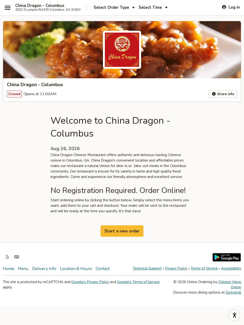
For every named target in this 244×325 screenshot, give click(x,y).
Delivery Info (44, 268)
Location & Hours (76, 268)
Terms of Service (204, 268)
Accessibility (231, 268)
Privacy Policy (176, 268)
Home (8, 268)
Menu (23, 268)
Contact (103, 268)
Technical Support (147, 268)
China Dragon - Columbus (39, 5)
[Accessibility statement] (234, 315)
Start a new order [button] (122, 231)
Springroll (233, 292)
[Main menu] (7, 7)
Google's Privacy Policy (90, 282)
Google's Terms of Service (138, 282)
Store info (225, 94)
